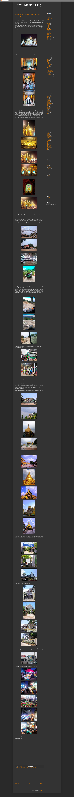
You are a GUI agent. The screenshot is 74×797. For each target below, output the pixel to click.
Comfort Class (49, 58)
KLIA (48, 91)
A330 (48, 26)
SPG (48, 137)
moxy (48, 110)
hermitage (48, 72)
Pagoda (27, 767)
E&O (48, 63)
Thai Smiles (49, 146)
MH (47, 109)
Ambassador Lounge (50, 37)
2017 (48, 161)
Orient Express (49, 114)
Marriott (48, 105)
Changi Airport (49, 57)
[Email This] (28, 766)
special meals (49, 136)
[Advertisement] (29, 775)
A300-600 (48, 24)
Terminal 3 (48, 143)
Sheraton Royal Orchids (50, 129)
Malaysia (48, 102)
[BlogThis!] (29, 766)
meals (48, 106)
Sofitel (48, 134)
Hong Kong (48, 77)
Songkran (48, 135)
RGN (28, 767)
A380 (48, 27)
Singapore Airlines (49, 133)
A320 (48, 25)
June (49, 175)
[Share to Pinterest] (32, 766)
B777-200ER (49, 41)
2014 (48, 165)
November (49, 168)
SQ (47, 138)
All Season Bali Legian (50, 36)
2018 (48, 160)
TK (47, 149)
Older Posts (41, 783)
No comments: (25, 766)
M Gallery (48, 100)
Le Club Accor (49, 96)
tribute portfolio (49, 151)
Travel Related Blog (28, 5)
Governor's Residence (50, 71)
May (48, 176)
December (49, 167)
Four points (48, 65)
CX (47, 61)
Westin (48, 153)
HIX (47, 75)
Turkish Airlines (49, 152)
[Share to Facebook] (31, 766)
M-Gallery (48, 101)
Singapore (48, 132)
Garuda (48, 69)
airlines (48, 32)
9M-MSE (48, 23)
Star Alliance (49, 139)
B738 (48, 40)
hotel (48, 78)
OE (47, 113)
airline (48, 31)
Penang (48, 116)
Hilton (48, 73)
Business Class (49, 54)
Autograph (48, 39)
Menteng (48, 107)
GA (47, 68)
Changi (48, 56)
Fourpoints (48, 66)
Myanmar (24, 767)
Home (29, 783)
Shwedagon (30, 767)
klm (47, 92)
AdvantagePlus (49, 29)
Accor (48, 28)
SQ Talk (48, 19)
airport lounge (49, 35)
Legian (48, 97)
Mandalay (48, 104)
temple (33, 767)
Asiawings (48, 38)
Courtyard (48, 59)
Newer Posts (17, 783)
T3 (47, 141)
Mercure (48, 108)
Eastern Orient (49, 64)
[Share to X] (30, 766)
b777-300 (48, 42)
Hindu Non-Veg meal (50, 74)
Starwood (48, 140)
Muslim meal (49, 111)
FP (47, 67)
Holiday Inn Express (50, 76)
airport (48, 34)
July (48, 174)
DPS (48, 62)
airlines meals (49, 33)
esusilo (49, 197)
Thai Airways (49, 145)
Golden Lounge (49, 70)
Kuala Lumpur (49, 93)
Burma (19, 767)
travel (48, 150)
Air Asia (48, 30)
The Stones (48, 148)
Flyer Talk (48, 17)
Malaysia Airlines (49, 103)
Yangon (35, 767)
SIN (47, 131)
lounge (48, 98)
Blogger (41, 790)
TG (47, 144)
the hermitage (49, 147)
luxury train (48, 99)
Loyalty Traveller (49, 18)
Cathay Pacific (49, 55)
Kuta (48, 94)
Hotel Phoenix (49, 79)
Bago (17, 767)
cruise (48, 60)
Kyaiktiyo (22, 767)
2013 (48, 166)
